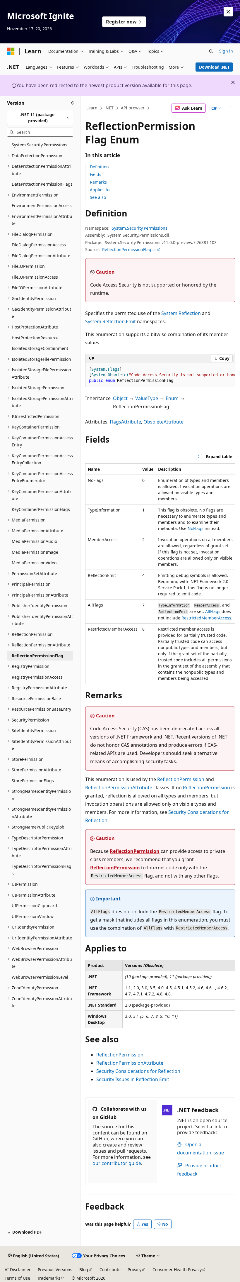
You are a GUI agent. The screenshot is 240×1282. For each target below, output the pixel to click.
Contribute (110, 1269)
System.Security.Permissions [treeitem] (39, 145)
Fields (95, 174)
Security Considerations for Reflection (138, 1071)
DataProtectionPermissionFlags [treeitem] (42, 184)
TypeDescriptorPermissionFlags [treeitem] (41, 869)
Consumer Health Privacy (177, 1269)
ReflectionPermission (180, 779)
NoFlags (195, 528)
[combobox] (40, 117)
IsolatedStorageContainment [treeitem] (40, 348)
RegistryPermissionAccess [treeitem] (37, 677)
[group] (160, 375)
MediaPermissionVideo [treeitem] (34, 562)
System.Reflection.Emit (110, 321)
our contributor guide (116, 1163)
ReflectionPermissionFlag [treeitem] (37, 655)
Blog (83, 1269)
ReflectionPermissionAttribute (118, 787)
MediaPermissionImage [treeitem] (35, 552)
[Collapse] (73, 103)
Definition (99, 167)
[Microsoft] (11, 51)
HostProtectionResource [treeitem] (35, 338)
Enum (172, 398)
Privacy (134, 1269)
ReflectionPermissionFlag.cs (129, 249)
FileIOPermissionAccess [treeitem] (35, 277)
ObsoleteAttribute (163, 422)
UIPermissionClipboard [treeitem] (34, 905)
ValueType (146, 398)
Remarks (98, 182)
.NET (109, 108)
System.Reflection (181, 313)
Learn (91, 108)
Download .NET (214, 67)
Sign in (226, 51)
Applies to (99, 189)
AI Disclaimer (18, 1269)
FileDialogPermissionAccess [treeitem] (39, 245)
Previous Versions (55, 1269)
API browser (133, 108)
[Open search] (211, 51)
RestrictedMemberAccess (206, 618)
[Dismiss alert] (228, 11)
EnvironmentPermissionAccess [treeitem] (42, 205)
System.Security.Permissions (139, 228)
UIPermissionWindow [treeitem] (33, 916)
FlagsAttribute (125, 422)
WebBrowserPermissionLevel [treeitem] (40, 977)
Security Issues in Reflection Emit (132, 1079)
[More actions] (230, 108)
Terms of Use (17, 1278)
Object (120, 398)
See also (98, 197)
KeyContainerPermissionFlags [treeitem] (41, 509)
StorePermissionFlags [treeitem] (33, 780)
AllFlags (212, 611)
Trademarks (48, 1278)
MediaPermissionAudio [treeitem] (34, 541)
